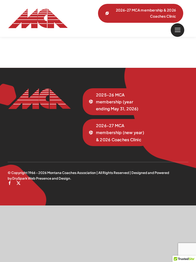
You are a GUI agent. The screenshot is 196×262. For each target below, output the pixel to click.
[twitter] (18, 183)
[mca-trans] (38, 10)
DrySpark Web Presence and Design (41, 178)
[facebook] (9, 183)
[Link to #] (177, 30)
